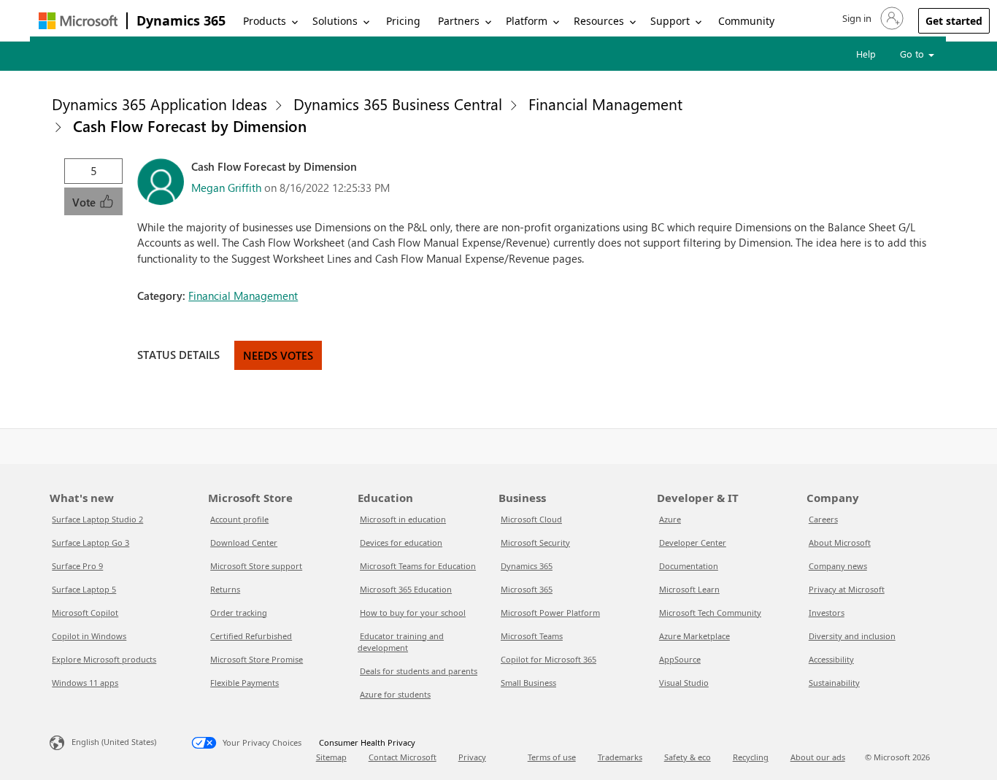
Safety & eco (687, 757)
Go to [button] (913, 53)
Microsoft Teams (532, 635)
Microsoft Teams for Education (418, 565)
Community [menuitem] (746, 21)
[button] (871, 18)
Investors (826, 612)
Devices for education (401, 542)
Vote (85, 202)
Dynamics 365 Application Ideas (159, 103)
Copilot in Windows (89, 635)
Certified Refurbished (251, 635)
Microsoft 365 (527, 589)
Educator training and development (401, 641)
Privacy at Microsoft (847, 589)
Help (866, 53)
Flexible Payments (244, 682)
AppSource (680, 659)
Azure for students (395, 694)
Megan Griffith (226, 187)
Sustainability (834, 682)
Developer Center (692, 542)
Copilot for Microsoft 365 (548, 659)
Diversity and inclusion (852, 635)
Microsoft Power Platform (550, 612)
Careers (823, 519)
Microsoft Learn (689, 589)
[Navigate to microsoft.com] (78, 20)
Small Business (528, 682)
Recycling (751, 757)
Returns (225, 589)
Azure (670, 519)
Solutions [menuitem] (335, 21)
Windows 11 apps (85, 682)
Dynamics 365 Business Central (397, 103)
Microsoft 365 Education (406, 589)
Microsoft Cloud (531, 519)
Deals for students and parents (418, 670)
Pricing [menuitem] (403, 21)
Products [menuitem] (264, 21)
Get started (953, 21)
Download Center (243, 542)
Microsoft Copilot (85, 612)
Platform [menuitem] (526, 21)
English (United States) (114, 741)
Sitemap (331, 757)
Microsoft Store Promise (256, 659)
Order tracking (238, 612)
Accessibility (831, 659)
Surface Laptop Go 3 (90, 542)
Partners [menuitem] (459, 21)
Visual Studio (684, 682)
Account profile (239, 519)
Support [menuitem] (670, 21)
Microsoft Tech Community (710, 612)
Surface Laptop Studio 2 (97, 519)
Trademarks (620, 757)
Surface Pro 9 (77, 565)
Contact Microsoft (402, 757)
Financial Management (605, 103)
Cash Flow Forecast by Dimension (190, 125)
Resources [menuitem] (599, 21)
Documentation (688, 565)
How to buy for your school (413, 612)
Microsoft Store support (256, 565)
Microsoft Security (535, 542)
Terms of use (552, 757)
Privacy (472, 757)
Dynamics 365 (181, 20)
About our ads (817, 757)
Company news (838, 565)
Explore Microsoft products (104, 659)
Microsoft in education (403, 519)
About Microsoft (840, 542)
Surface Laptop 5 (84, 589)
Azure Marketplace (694, 635)
